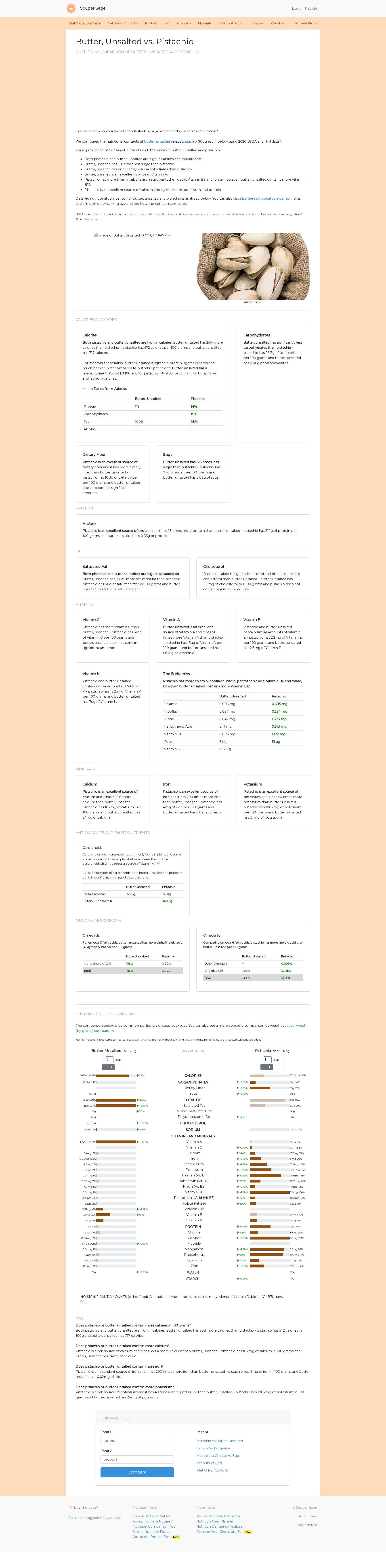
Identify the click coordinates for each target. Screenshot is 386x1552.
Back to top (307, 1525)
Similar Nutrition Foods (151, 1532)
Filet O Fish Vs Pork (212, 1470)
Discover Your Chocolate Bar (223, 1532)
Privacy (312, 1516)
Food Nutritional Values (151, 1516)
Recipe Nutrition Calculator (218, 1516)
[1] (280, 140)
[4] (156, 863)
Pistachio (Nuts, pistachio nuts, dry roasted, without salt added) (220, 214)
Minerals (204, 23)
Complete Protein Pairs (156, 1537)
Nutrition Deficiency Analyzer (220, 1527)
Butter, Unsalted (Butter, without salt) (151, 214)
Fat (167, 23)
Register (312, 8)
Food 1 (106, 1432)
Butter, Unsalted (154, 235)
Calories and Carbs (123, 23)
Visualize (277, 23)
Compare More (304, 23)
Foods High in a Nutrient (152, 1521)
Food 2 (106, 1451)
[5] (158, 863)
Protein (151, 23)
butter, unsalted (157, 141)
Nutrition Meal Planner (214, 1521)
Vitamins (184, 23)
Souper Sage (92, 8)
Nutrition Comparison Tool (154, 1527)
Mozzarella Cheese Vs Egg (217, 1456)
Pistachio (251, 302)
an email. (93, 219)
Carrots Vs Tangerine (213, 1448)
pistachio (189, 141)
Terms (302, 1516)
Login (296, 8)
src (170, 235)
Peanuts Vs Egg (209, 1463)
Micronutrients (230, 23)
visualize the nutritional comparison (262, 198)
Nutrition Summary (85, 23)
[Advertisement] (193, 95)
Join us (74, 1518)
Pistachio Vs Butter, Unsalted (219, 1441)
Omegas (257, 23)
